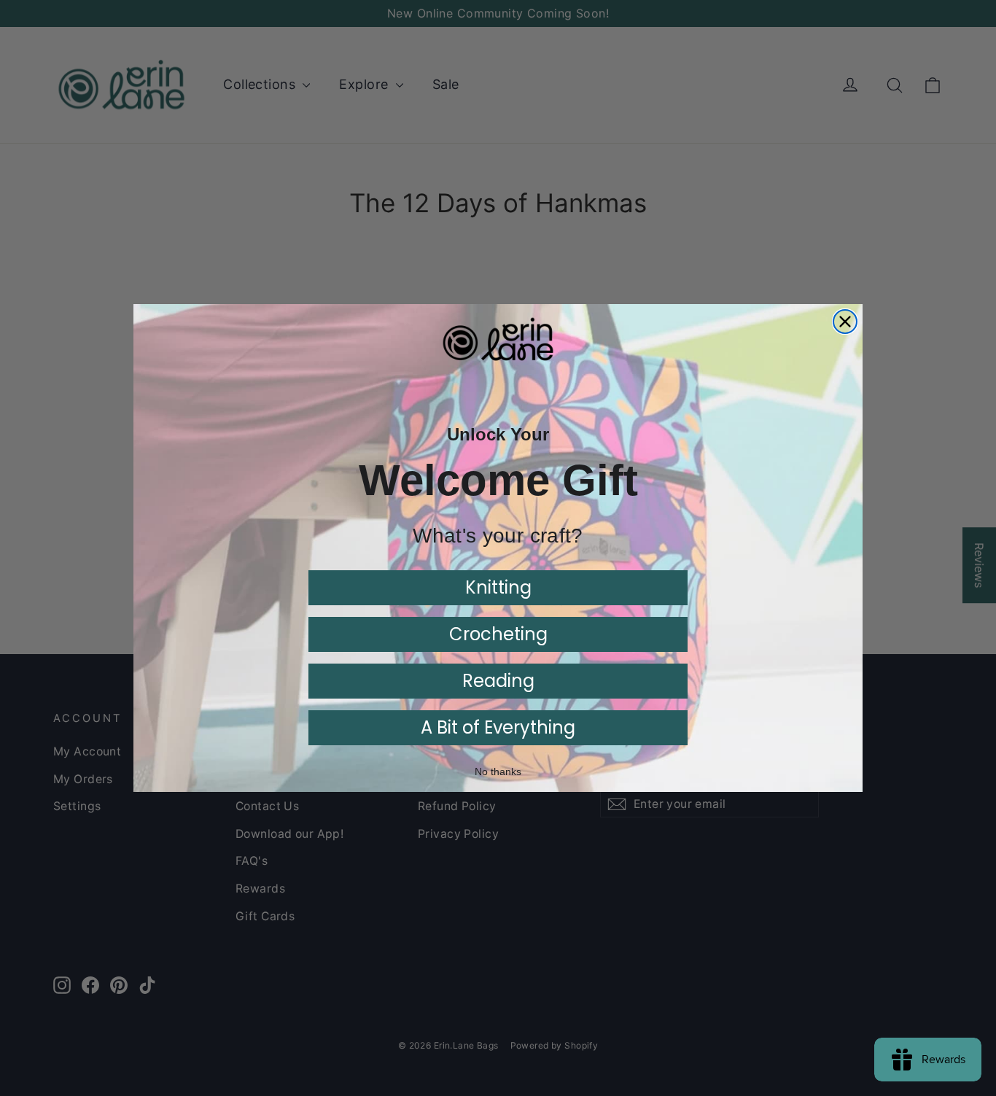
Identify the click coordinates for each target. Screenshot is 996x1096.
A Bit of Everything (498, 727)
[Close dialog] (845, 321)
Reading (498, 681)
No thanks (498, 771)
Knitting (498, 587)
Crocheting (498, 634)
